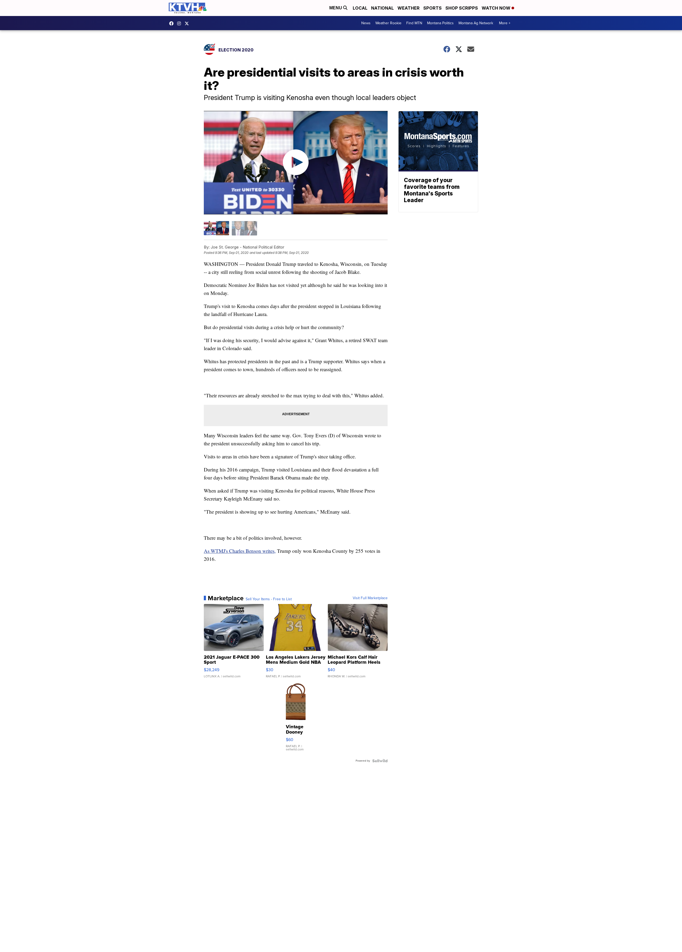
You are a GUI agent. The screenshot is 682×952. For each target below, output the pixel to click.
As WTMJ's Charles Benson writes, (240, 550)
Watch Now (497, 8)
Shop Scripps (461, 8)
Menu (336, 8)
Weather (408, 8)
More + (504, 23)
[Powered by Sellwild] (380, 761)
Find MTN (414, 23)
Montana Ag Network (475, 23)
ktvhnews (180, 23)
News (366, 23)
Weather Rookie (388, 23)
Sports (432, 8)
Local (360, 8)
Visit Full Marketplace (370, 598)
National (382, 8)
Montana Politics (440, 23)
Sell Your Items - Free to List (269, 599)
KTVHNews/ (172, 23)
